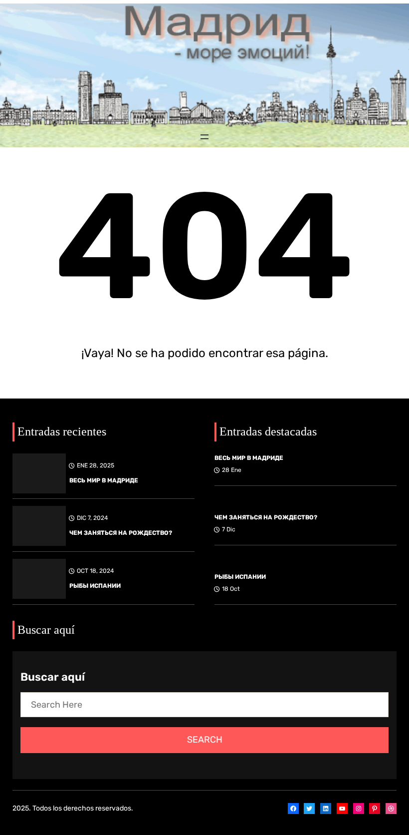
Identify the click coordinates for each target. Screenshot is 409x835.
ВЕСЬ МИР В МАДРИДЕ (103, 480)
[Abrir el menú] (204, 136)
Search (204, 739)
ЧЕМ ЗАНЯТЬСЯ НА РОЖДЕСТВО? (120, 532)
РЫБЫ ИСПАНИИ (95, 585)
